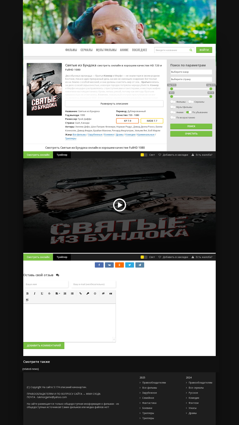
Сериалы (86, 50)
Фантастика (149, 403)
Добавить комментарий (44, 345)
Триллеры (70, 138)
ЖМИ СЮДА (93, 393)
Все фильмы (79, 134)
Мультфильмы (106, 50)
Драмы (120, 134)
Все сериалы (196, 387)
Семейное (148, 397)
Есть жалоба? (204, 154)
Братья (146, 82)
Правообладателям (154, 382)
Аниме (124, 50)
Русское (193, 392)
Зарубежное (149, 392)
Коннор (108, 75)
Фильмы (71, 50)
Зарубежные (95, 134)
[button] (27, 293)
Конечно (103, 94)
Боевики (109, 134)
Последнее (139, 50)
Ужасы (192, 408)
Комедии (130, 134)
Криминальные (145, 134)
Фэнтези (194, 403)
